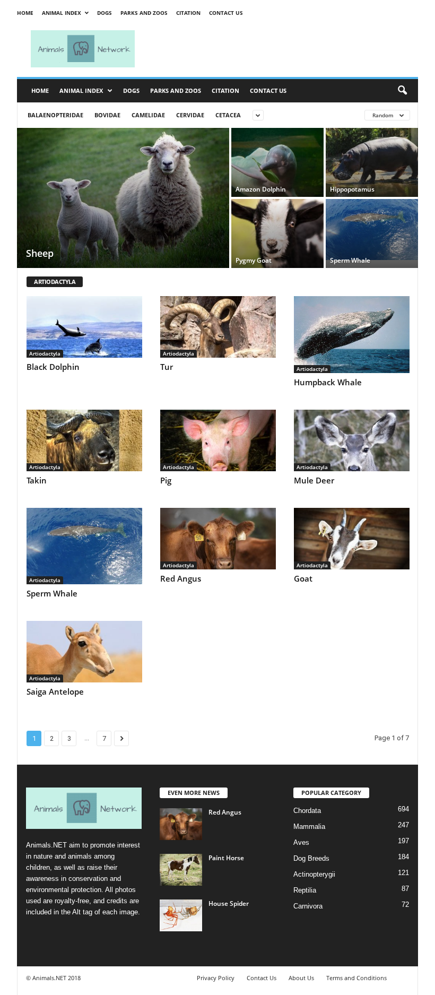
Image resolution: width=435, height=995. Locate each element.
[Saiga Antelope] (84, 651)
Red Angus (180, 578)
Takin (37, 480)
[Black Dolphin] (84, 327)
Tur (166, 366)
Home (25, 12)
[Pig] (218, 440)
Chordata (307, 811)
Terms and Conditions (356, 978)
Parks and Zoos (144, 12)
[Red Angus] (218, 538)
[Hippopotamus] (372, 162)
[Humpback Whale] (352, 334)
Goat (303, 578)
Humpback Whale (328, 382)
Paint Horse (226, 857)
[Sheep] (123, 199)
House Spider (228, 903)
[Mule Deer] (352, 440)
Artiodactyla (44, 353)
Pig (165, 480)
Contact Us (226, 12)
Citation (188, 12)
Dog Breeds (311, 858)
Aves (301, 842)
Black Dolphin (53, 366)
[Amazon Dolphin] (277, 162)
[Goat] (352, 538)
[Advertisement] (283, 49)
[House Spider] (181, 915)
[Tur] (218, 327)
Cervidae (190, 115)
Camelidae (148, 115)
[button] (402, 90)
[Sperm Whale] (372, 229)
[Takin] (84, 440)
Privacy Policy (215, 978)
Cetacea (228, 115)
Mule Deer (314, 480)
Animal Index (61, 12)
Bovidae (107, 115)
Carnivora (308, 906)
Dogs (104, 12)
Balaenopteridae (55, 115)
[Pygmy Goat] (277, 233)
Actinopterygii (314, 874)
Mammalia (309, 826)
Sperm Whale (52, 593)
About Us (301, 978)
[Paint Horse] (181, 870)
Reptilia (304, 890)
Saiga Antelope (55, 691)
